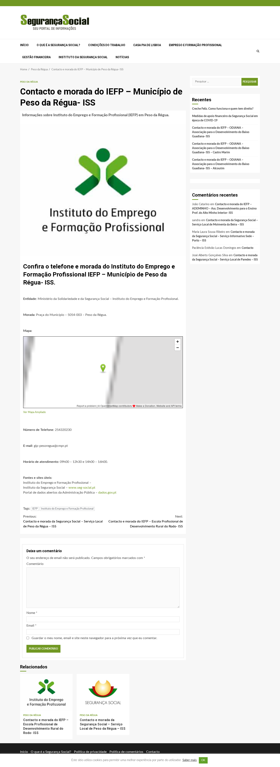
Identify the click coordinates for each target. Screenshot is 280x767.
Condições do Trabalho (106, 45)
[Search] (258, 51)
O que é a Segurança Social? (58, 45)
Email (31, 625)
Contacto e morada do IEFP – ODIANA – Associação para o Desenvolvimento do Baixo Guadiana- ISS (220, 132)
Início (24, 45)
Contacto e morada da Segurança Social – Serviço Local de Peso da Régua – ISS (63, 521)
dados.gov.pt (107, 492)
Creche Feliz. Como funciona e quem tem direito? (222, 108)
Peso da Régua (29, 82)
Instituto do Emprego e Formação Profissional (67, 509)
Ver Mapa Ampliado (34, 412)
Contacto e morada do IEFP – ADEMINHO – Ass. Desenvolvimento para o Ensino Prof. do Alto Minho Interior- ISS (224, 208)
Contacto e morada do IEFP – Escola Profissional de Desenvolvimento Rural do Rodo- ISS (145, 521)
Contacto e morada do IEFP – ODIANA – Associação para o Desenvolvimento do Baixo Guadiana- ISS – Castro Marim (220, 148)
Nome (31, 613)
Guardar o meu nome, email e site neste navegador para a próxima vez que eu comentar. (94, 638)
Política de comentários (126, 751)
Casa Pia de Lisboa (147, 45)
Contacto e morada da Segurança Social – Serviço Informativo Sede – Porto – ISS (223, 236)
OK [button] (203, 760)
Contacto (247, 248)
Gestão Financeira (36, 57)
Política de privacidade (90, 751)
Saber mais (189, 760)
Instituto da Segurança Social (83, 57)
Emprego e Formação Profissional (195, 45)
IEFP (35, 509)
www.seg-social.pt (81, 487)
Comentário (34, 564)
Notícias (122, 57)
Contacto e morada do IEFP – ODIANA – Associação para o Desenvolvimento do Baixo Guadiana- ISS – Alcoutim (220, 164)
